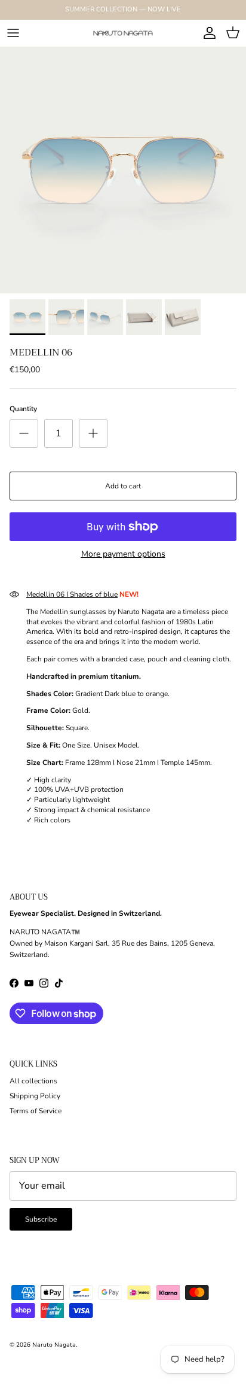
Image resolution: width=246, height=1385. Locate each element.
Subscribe (41, 1219)
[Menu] (13, 33)
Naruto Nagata (54, 1345)
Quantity (23, 409)
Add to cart (123, 486)
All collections (33, 1081)
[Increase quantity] (93, 433)
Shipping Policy (35, 1096)
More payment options (123, 554)
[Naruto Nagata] (123, 33)
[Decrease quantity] (24, 433)
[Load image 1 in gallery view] (123, 170)
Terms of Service (35, 1111)
